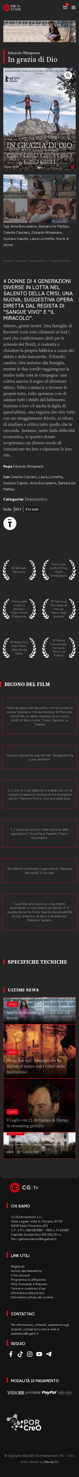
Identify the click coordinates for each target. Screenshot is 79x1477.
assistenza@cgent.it (25, 1333)
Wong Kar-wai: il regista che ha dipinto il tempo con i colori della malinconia (36, 1066)
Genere (20, 260)
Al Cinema (15, 1132)
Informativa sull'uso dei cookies (32, 1297)
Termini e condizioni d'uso (28, 1288)
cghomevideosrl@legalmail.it (37, 1239)
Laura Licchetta (42, 238)
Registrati (18, 1266)
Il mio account (20, 1275)
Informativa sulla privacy (27, 1292)
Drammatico (37, 260)
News (12, 1004)
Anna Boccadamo (24, 226)
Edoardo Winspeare (47, 232)
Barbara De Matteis (53, 226)
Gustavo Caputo (15, 238)
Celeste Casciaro (16, 232)
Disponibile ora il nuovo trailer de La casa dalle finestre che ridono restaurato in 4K (36, 1142)
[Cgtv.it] (12, 7)
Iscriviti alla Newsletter (26, 1270)
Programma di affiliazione (28, 1279)
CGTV (10, 1152)
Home (7, 260)
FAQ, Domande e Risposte (29, 1284)
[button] (68, 75)
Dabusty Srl (51, 1462)
